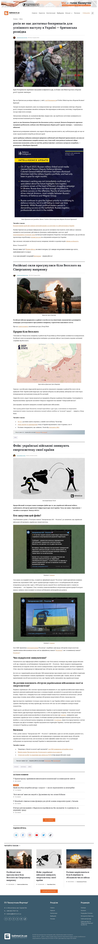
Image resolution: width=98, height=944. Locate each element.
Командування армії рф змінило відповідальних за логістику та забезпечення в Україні (43, 226)
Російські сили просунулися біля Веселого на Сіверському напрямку (18, 876)
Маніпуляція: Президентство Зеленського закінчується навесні (40, 752)
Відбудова (60, 13)
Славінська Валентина (22, 275)
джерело (52, 575)
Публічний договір (86, 919)
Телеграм (38, 432)
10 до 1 (20, 421)
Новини (34, 13)
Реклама (77, 13)
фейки (29, 766)
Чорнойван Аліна (21, 455)
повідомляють (23, 326)
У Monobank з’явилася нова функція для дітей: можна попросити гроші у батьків (45, 801)
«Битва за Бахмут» (72, 241)
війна (15, 437)
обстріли (16, 766)
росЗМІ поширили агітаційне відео (60, 749)
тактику (63, 715)
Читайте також (11, 846)
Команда (83, 907)
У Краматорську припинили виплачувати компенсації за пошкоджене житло (44, 779)
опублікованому (50, 100)
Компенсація (50, 13)
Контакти (83, 910)
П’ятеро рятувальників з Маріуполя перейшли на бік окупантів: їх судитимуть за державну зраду (46, 809)
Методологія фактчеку (87, 916)
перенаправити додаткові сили (24, 235)
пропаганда (23, 766)
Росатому (59, 650)
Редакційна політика (86, 913)
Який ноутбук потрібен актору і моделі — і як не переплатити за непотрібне (44, 788)
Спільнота (86, 13)
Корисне (42, 13)
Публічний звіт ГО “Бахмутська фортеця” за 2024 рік (87, 923)
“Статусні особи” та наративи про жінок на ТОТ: (34, 755)
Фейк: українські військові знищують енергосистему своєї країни (46, 876)
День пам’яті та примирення (27, 424)
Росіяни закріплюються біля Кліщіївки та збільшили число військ (78, 875)
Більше (67, 13)
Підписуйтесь (30, 249)
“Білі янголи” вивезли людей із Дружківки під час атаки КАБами (39, 794)
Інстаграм (37, 256)
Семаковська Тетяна (22, 37)
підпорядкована (32, 648)
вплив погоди (36, 237)
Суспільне (57, 720)
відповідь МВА (54, 427)
